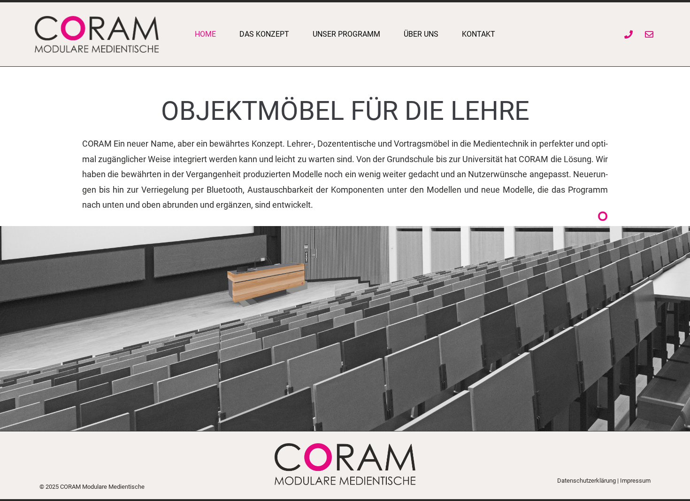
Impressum (635, 480)
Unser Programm (346, 34)
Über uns (421, 34)
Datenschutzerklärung (586, 480)
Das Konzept (264, 34)
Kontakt (478, 34)
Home (205, 34)
